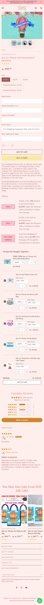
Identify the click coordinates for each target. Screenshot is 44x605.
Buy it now (22, 158)
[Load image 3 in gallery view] (19, 43)
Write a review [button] (22, 420)
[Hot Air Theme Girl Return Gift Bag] (14, 510)
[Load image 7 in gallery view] (30, 43)
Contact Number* (8, 115)
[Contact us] (39, 600)
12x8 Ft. (26, 80)
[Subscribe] (41, 574)
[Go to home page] (22, 8)
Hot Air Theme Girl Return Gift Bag (14, 532)
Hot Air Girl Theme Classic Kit (26, 274)
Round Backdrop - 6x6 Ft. (12, 85)
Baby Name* (6, 96)
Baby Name (19, 278)
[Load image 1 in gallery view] (14, 43)
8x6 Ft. (16, 80)
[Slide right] (40, 2)
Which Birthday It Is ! (10, 106)
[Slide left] (3, 2)
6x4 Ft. (6, 80)
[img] (7, 434)
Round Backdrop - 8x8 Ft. (12, 90)
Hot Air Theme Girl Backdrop (26, 338)
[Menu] (3, 8)
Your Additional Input (10, 134)
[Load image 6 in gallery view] (24, 43)
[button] (35, 8)
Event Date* (6, 125)
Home (3, 50)
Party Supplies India (9, 54)
